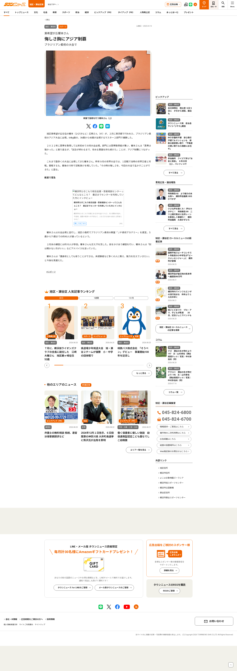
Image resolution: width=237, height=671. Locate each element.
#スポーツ (51, 272)
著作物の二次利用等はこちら (173, 433)
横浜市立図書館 (167, 488)
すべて (6, 12)
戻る (48, 20)
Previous (46, 365)
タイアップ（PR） (126, 12)
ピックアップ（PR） (103, 12)
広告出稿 (174, 4)
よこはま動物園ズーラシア (172, 478)
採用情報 (51, 619)
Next (149, 365)
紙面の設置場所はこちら (171, 445)
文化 (36, 12)
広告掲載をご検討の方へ (32, 619)
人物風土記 (145, 12)
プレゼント (189, 12)
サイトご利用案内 (26, 625)
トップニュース (22, 12)
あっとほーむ (172, 12)
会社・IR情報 (11, 619)
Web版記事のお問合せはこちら (174, 451)
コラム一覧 (173, 392)
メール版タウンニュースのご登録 (113, 587)
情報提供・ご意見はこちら (172, 427)
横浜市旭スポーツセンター (172, 483)
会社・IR (214, 7)
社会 (45, 12)
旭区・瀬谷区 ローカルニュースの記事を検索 (173, 328)
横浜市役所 (165, 473)
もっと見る (141, 373)
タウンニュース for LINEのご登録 (72, 587)
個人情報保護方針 (11, 625)
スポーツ (66, 12)
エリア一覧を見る (138, 450)
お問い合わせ (216, 621)
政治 (77, 12)
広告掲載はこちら (168, 439)
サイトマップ (40, 625)
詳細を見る (169, 570)
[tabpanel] (98, 85)
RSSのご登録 (169, 591)
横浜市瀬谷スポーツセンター (173, 497)
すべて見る (173, 173)
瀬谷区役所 (165, 493)
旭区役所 (164, 468)
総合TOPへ (52, 4)
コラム (158, 12)
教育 (55, 12)
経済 (87, 12)
